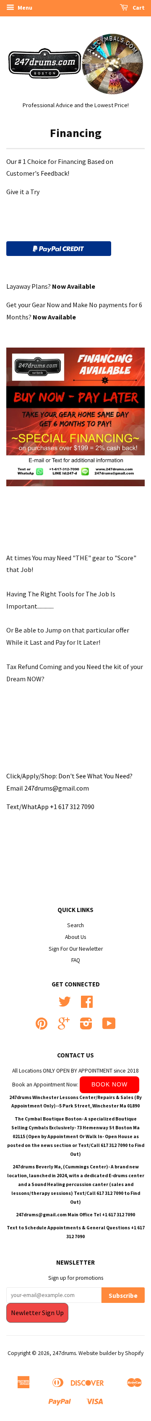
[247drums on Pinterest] (41, 1026)
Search (75, 925)
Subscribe (123, 1296)
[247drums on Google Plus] (63, 1026)
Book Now (109, 1084)
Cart (138, 7)
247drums (64, 1353)
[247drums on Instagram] (86, 1026)
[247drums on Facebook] (87, 1004)
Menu (24, 7)
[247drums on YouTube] (109, 1026)
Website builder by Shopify (110, 1353)
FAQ (75, 960)
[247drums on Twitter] (64, 1004)
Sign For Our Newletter (76, 948)
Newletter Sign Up (37, 1312)
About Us (75, 937)
